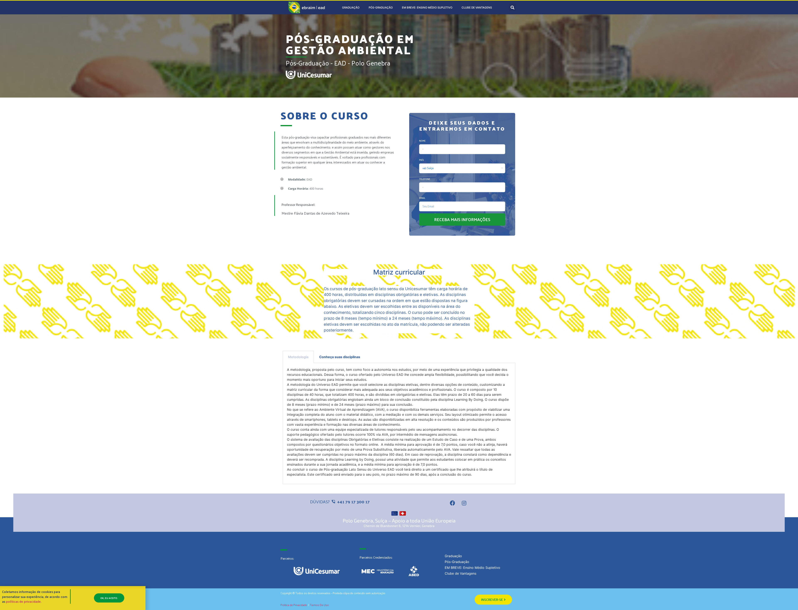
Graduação (351, 7)
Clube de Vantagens (477, 7)
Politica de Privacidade (294, 605)
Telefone (424, 179)
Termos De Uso (319, 605)
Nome (422, 141)
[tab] (298, 357)
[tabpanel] (399, 423)
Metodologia (298, 357)
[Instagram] (464, 503)
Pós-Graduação (381, 7)
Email (422, 198)
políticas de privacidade (23, 601)
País (421, 160)
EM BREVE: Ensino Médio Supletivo (427, 7)
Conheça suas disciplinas (339, 357)
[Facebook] (452, 503)
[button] (493, 600)
